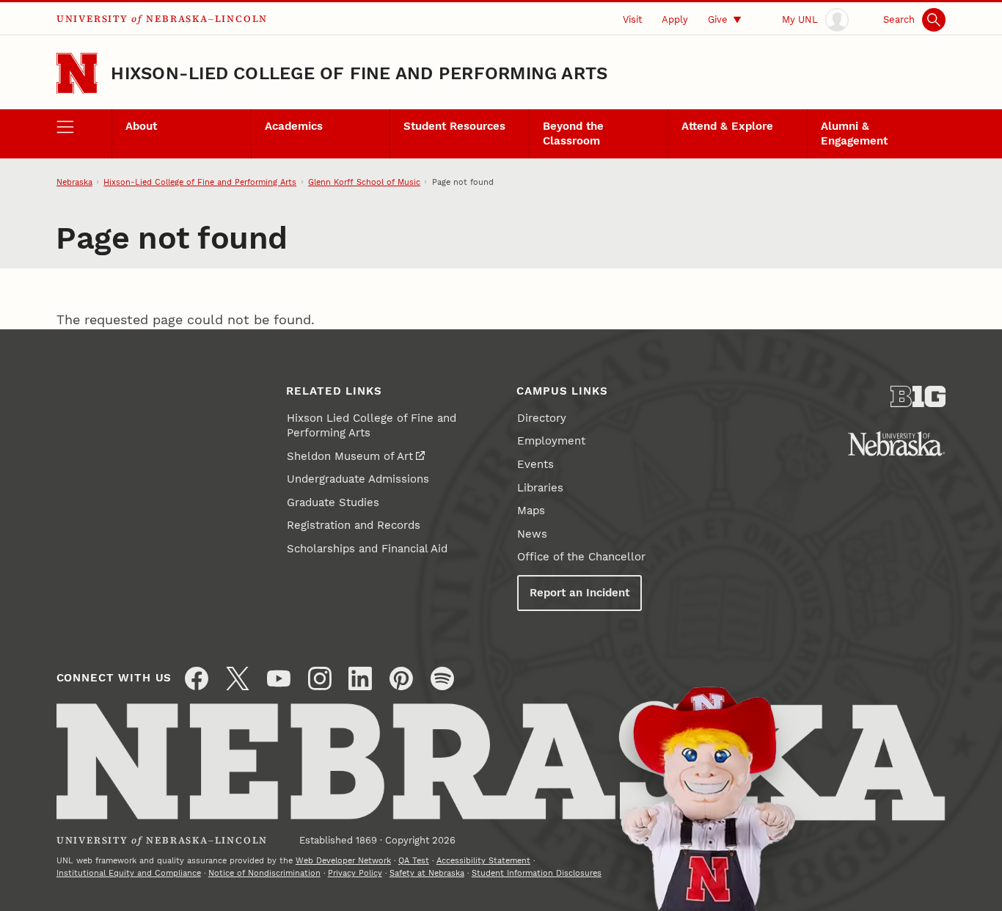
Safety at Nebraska (427, 873)
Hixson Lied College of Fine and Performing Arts (371, 425)
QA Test (413, 860)
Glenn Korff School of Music (364, 182)
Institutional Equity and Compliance (128, 873)
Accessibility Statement (483, 860)
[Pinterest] (401, 678)
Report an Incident (579, 592)
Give (718, 19)
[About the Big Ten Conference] (918, 396)
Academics (294, 126)
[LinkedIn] (360, 678)
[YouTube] (278, 678)
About (141, 126)
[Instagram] (320, 678)
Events (535, 464)
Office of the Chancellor (581, 556)
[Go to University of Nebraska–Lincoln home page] (77, 74)
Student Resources (454, 126)
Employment (551, 440)
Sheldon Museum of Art (350, 456)
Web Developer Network (343, 860)
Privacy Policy (355, 873)
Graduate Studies (333, 502)
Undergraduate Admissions (358, 479)
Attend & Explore (727, 126)
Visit (632, 19)
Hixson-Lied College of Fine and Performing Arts (359, 73)
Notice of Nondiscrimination (264, 873)
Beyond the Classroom (573, 133)
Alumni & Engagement (854, 133)
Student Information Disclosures (536, 873)
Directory (541, 418)
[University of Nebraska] (896, 443)
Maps (531, 510)
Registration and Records (353, 525)
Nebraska (74, 182)
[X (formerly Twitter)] (237, 678)
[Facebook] (196, 678)
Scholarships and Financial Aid (367, 548)
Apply (675, 19)
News (532, 534)
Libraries (540, 487)
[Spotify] (442, 678)
